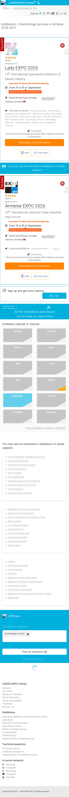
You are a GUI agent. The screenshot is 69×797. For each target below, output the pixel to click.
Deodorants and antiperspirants (18, 114)
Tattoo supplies (14, 545)
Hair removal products (17, 469)
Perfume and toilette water (30, 117)
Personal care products (17, 541)
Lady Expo (7, 719)
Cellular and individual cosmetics (22, 465)
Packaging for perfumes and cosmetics (24, 509)
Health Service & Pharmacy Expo (18, 738)
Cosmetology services (35, 119)
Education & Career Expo (14, 723)
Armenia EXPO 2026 (25, 206)
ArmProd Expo (9, 735)
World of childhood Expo (14, 729)
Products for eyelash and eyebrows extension (26, 457)
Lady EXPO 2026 (21, 67)
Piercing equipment (16, 477)
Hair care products (15, 489)
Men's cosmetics (15, 473)
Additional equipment (13, 751)
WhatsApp (10, 771)
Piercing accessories (38, 111)
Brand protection (10, 697)
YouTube (10, 777)
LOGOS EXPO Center (22, 2)
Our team (7, 691)
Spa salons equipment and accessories (24, 481)
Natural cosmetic (15, 570)
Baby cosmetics (11, 117)
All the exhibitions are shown (34, 312)
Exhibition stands (11, 748)
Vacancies (7, 703)
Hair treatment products (18, 525)
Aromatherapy (54, 111)
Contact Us (8, 706)
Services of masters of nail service (22, 485)
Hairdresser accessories (17, 537)
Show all (9, 126)
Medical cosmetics (23, 122)
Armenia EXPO (9, 732)
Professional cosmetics (17, 586)
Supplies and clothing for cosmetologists (25, 582)
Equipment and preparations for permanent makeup (29, 594)
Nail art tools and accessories (20, 590)
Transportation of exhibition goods (19, 754)
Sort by (34, 13)
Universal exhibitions (39, 249)
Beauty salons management (44, 122)
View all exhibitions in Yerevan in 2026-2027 (46, 428)
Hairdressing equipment (18, 566)
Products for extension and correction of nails (26, 517)
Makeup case (13, 598)
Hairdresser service (15, 529)
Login (55, 295)
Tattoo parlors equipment (18, 461)
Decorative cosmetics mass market (47, 114)
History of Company (12, 694)
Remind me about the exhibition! (24, 92)
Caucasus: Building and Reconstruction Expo (24, 716)
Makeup (11, 562)
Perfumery (12, 574)
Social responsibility (12, 700)
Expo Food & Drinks (12, 726)
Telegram (11, 774)
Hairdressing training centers (20, 493)
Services (6, 688)
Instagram (10, 767)
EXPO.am (13, 616)
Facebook (10, 764)
